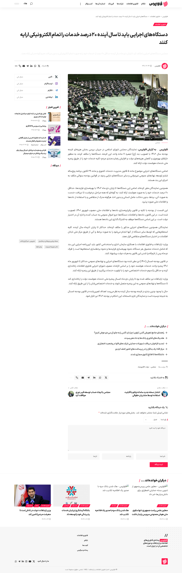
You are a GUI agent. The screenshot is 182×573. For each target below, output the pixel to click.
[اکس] (34, 561)
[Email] (23, 66)
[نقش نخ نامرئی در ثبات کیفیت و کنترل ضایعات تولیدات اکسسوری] (54, 116)
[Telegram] (37, 91)
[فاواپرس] (158, 3)
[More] (16, 66)
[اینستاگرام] (26, 561)
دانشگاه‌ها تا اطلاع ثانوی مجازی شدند (147, 354)
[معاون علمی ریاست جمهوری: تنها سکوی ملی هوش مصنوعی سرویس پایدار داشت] (149, 495)
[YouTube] (30, 561)
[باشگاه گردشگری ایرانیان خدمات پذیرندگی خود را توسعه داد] (71, 495)
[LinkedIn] (37, 97)
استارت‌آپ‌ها (34, 145)
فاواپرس (157, 66)
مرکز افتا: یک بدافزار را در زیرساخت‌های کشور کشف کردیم (139, 349)
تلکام (37, 506)
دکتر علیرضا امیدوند (51, 247)
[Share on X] (39, 66)
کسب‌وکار (43, 145)
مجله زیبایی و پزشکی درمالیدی (48, 241)
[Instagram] (37, 84)
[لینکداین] (22, 561)
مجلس (153, 367)
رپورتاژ (44, 121)
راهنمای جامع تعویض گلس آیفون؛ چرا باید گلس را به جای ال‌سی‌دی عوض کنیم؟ (129, 332)
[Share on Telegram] (27, 66)
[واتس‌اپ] (15, 561)
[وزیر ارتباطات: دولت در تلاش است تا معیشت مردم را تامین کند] (32, 495)
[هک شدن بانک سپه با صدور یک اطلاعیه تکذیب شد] (110, 495)
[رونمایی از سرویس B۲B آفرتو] (54, 129)
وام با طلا (39, 247)
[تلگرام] (19, 561)
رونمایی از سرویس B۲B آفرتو (36, 126)
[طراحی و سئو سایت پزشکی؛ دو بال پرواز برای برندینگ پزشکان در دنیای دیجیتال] (54, 153)
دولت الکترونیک (143, 367)
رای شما (163, 420)
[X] (37, 77)
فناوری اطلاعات (160, 24)
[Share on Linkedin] (31, 66)
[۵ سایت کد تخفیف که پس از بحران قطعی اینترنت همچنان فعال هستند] (54, 141)
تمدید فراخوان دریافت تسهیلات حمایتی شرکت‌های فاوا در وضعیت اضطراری (130, 343)
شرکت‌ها (114, 506)
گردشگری (66, 506)
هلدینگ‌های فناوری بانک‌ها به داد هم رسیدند (144, 338)
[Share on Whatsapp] (35, 66)
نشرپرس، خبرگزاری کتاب (27, 241)
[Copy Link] (20, 66)
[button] (81, 3)
